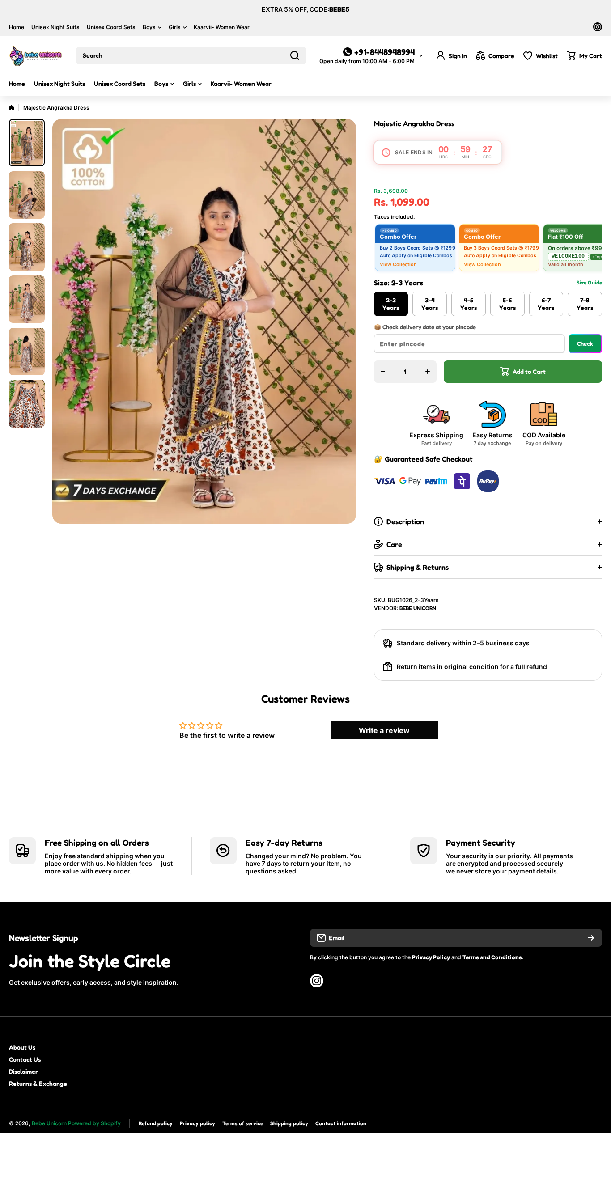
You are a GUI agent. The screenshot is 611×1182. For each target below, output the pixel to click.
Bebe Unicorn (417, 608)
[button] (584, 55)
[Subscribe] (591, 938)
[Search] (295, 55)
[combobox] (191, 55)
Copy (599, 256)
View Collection (398, 264)
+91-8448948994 (384, 52)
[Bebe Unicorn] (36, 55)
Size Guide (589, 282)
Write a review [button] (384, 730)
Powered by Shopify (94, 1123)
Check (585, 343)
